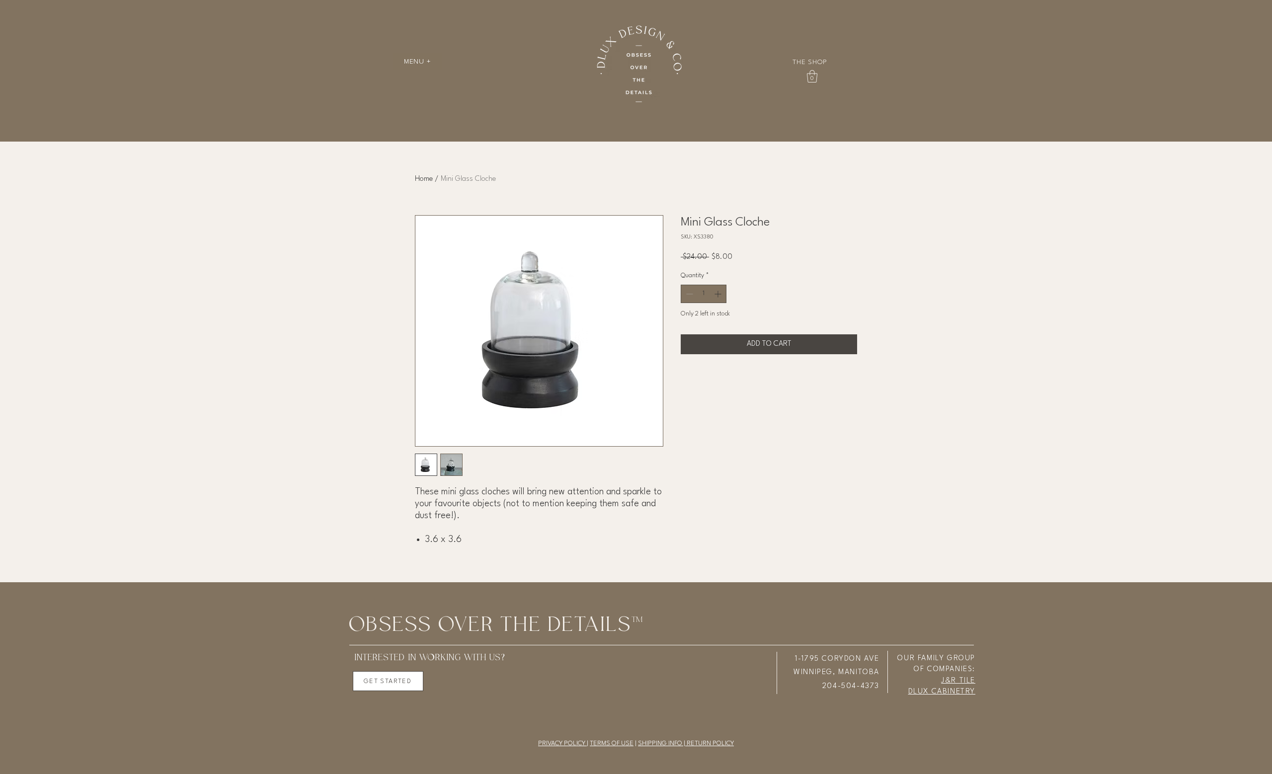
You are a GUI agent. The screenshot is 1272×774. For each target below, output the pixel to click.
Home (424, 179)
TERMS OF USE (612, 743)
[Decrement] (688, 294)
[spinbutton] (704, 294)
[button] (417, 61)
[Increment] (719, 294)
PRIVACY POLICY (562, 743)
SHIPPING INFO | (662, 743)
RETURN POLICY (710, 743)
